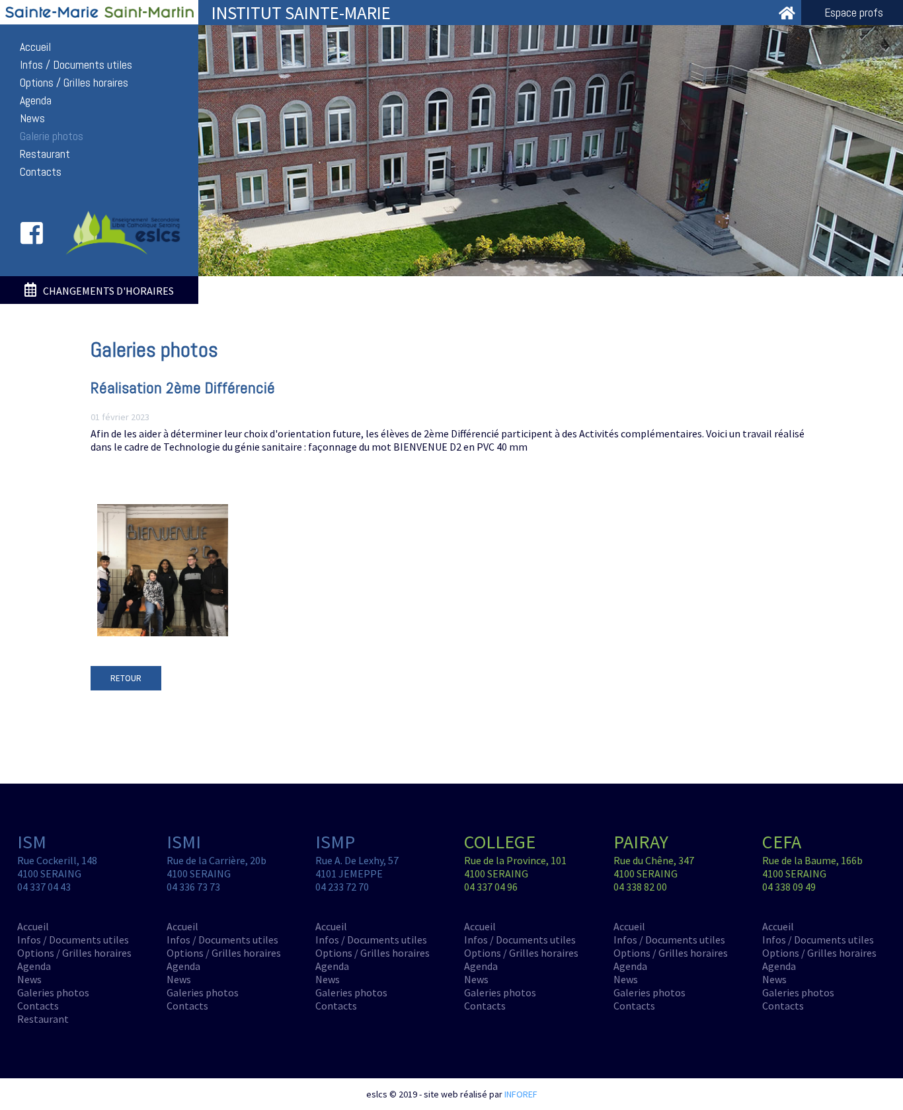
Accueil (35, 47)
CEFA (781, 842)
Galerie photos (51, 136)
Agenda (36, 100)
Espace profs (853, 12)
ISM (31, 842)
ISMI (184, 842)
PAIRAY (640, 842)
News (32, 118)
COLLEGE (499, 842)
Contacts (40, 172)
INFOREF (520, 1094)
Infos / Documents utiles (76, 64)
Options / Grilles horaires (74, 82)
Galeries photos (53, 992)
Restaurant (45, 154)
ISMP (335, 842)
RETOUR (125, 678)
